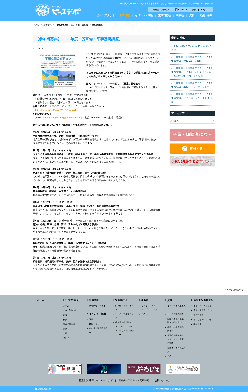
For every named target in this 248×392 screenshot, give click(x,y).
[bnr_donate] (192, 152)
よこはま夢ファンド (203, 319)
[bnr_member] (192, 139)
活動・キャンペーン (98, 324)
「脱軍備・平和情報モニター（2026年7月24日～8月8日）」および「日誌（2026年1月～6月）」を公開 (191, 72)
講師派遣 (198, 324)
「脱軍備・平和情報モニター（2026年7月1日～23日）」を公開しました (191, 85)
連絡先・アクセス (161, 9)
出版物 (180, 15)
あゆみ (66, 306)
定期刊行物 (164, 15)
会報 (65, 333)
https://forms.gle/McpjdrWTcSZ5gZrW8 (56, 110)
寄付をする (199, 315)
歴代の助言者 (69, 324)
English (204, 9)
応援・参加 (206, 15)
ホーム (40, 300)
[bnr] (192, 165)
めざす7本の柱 (69, 310)
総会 (65, 315)
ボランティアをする (203, 306)
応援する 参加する (203, 300)
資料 (191, 15)
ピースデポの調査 (175, 314)
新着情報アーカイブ (98, 306)
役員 (65, 319)
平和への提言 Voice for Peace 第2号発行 (191, 48)
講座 (91, 319)
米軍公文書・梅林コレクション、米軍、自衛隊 (176, 339)
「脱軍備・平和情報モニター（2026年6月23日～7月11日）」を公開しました (191, 98)
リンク (66, 338)
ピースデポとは (105, 15)
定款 (65, 329)
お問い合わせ (162, 380)
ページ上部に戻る (233, 290)
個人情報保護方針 (43, 389)
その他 (144, 314)
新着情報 (125, 15)
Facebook (182, 9)
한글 (194, 9)
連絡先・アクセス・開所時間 (133, 380)
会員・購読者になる (203, 310)
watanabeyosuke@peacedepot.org (63, 117)
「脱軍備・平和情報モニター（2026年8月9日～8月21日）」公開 (191, 59)
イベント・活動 (144, 15)
